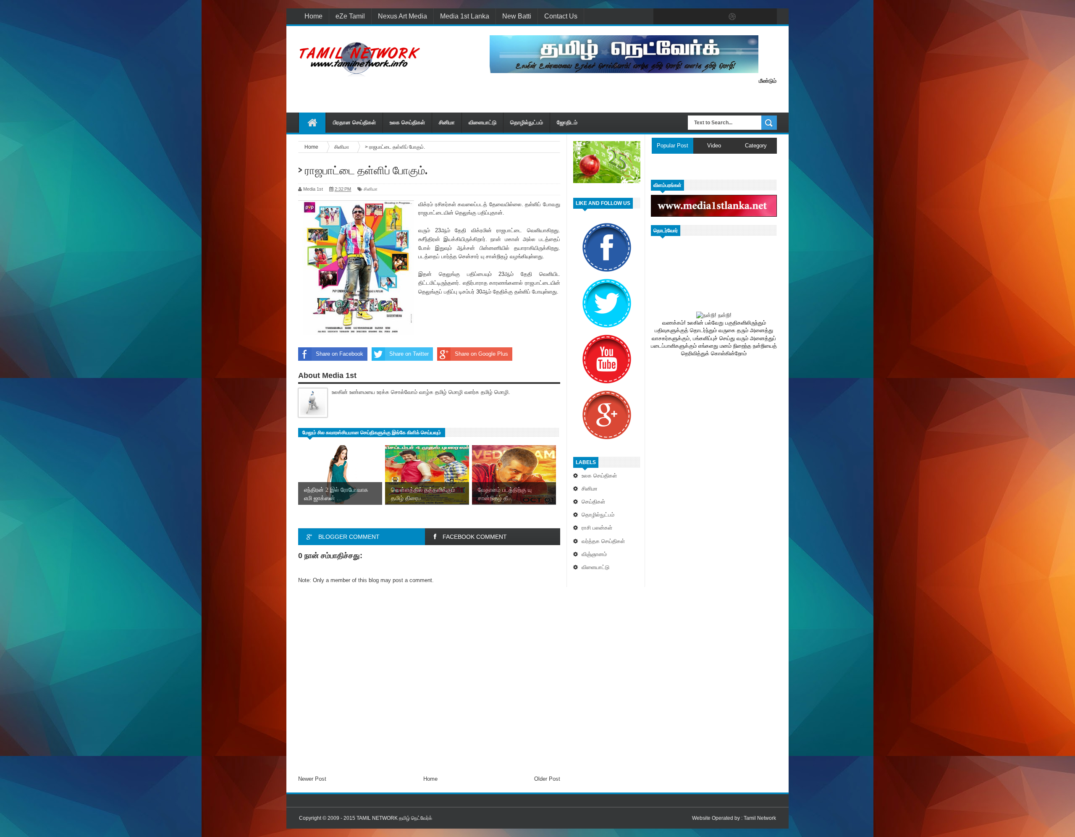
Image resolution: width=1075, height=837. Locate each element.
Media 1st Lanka (464, 16)
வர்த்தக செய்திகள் (603, 541)
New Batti (516, 16)
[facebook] (661, 16)
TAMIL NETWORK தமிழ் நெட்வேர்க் (394, 818)
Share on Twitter (409, 354)
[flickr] (714, 16)
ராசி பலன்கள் (597, 528)
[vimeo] (697, 16)
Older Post (547, 779)
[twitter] (679, 16)
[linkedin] (750, 16)
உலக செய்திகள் (407, 122)
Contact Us (560, 16)
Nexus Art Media (402, 16)
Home (313, 16)
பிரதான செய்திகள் (354, 122)
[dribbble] (732, 16)
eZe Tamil (350, 16)
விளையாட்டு (482, 122)
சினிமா (447, 122)
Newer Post (312, 779)
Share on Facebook (339, 354)
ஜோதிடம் (567, 122)
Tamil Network (760, 818)
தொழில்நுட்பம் (526, 122)
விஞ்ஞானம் (594, 554)
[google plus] (767, 16)
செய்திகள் (593, 502)
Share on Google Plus (481, 354)
